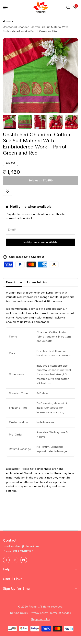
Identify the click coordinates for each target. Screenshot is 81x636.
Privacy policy (39, 613)
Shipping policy (40, 619)
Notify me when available (40, 242)
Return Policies (37, 282)
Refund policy (19, 613)
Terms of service (60, 613)
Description (14, 282)
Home (7, 21)
